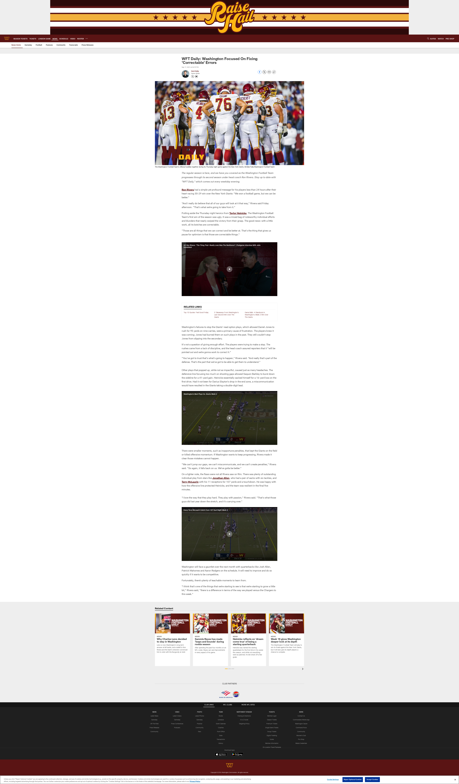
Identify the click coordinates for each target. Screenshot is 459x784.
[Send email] (269, 73)
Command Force (301, 727)
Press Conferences (177, 723)
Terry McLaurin (190, 481)
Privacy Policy (195, 781)
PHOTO (199, 712)
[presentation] (303, 669)
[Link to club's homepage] (7, 38)
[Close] (455, 779)
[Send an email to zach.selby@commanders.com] (196, 76)
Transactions (221, 739)
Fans (199, 731)
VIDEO (177, 712)
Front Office (221, 731)
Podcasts (177, 727)
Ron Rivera (188, 189)
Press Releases (154, 727)
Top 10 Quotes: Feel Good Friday (196, 312)
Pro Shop (301, 739)
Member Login (271, 716)
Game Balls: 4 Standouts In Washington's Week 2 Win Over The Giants (256, 314)
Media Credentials (301, 743)
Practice (199, 723)
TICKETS (272, 712)
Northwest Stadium (244, 712)
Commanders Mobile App (301, 719)
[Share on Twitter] (264, 73)
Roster (221, 716)
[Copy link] (274, 72)
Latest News (154, 716)
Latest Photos (199, 716)
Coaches (221, 727)
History (221, 743)
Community (154, 731)
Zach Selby (195, 71)
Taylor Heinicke (237, 213)
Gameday (154, 719)
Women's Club (301, 735)
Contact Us (301, 716)
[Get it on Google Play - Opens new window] (237, 755)
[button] (229, 269)
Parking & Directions (244, 716)
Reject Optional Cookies (353, 779)
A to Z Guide (244, 719)
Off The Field (154, 723)
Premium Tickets (271, 723)
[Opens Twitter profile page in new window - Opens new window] (192, 76)
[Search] (428, 38)
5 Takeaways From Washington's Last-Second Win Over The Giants (226, 314)
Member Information (271, 743)
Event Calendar (221, 723)
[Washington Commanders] (229, 765)
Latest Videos (177, 716)
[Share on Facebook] (260, 73)
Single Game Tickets (271, 727)
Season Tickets (272, 719)
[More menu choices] (87, 38)
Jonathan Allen (220, 477)
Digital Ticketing (272, 735)
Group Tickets (271, 731)
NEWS (154, 712)
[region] (229, 780)
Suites (272, 739)
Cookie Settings (333, 779)
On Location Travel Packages (272, 747)
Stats (220, 735)
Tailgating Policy (244, 723)
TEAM (221, 712)
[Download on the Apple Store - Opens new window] (221, 755)
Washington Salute (301, 723)
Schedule (221, 719)
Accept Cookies (372, 779)
